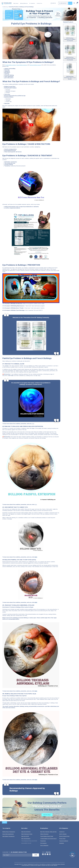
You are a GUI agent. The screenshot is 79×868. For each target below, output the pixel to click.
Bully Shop (16, 3)
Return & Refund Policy (64, 836)
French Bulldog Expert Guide (46, 836)
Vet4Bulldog (5, 6)
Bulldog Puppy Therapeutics (8, 831)
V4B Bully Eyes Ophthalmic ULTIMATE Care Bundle (69, 39)
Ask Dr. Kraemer (63, 834)
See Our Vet (64, 3)
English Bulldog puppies (10, 65)
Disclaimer (61, 843)
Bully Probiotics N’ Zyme (26, 834)
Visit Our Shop (47, 814)
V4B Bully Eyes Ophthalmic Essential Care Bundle (69, 58)
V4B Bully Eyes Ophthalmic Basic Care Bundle (70, 78)
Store (70, 3)
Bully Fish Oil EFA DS (25, 831)
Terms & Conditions (63, 840)
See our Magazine (44, 845)
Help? (4, 822)
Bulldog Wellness (23, 3)
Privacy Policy (62, 838)
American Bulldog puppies (35, 65)
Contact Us (39, 3)
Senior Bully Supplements (8, 834)
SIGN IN (54, 3)
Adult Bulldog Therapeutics (8, 836)
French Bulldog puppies (21, 65)
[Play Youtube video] (31, 43)
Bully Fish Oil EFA (25, 836)
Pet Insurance (43, 843)
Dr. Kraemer (31, 3)
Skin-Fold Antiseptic (25, 838)
